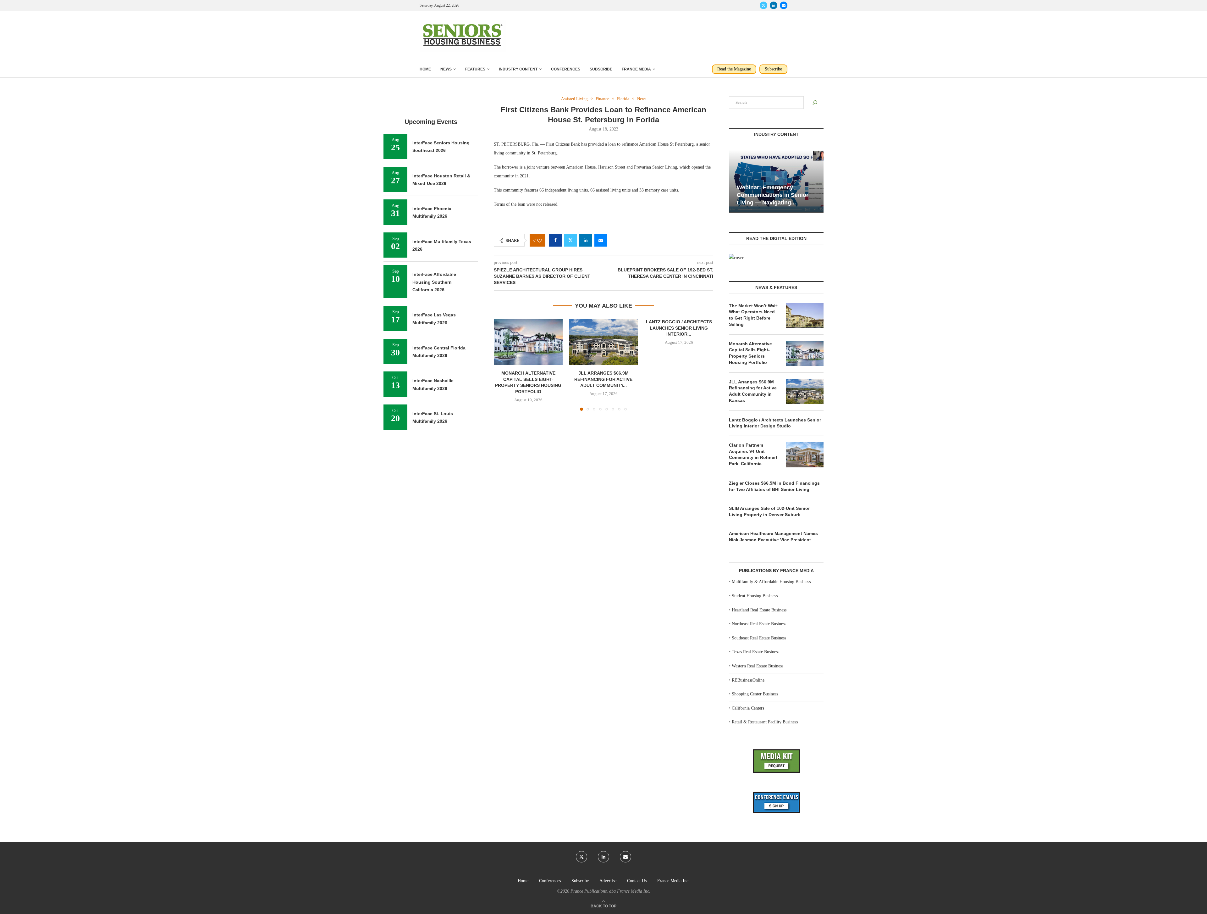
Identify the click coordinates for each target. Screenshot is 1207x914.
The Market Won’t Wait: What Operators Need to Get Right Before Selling (754, 315)
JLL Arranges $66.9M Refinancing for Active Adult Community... (603, 379)
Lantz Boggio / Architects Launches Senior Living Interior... (679, 328)
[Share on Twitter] (570, 240)
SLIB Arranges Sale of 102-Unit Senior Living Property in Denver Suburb (769, 511)
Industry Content (518, 69)
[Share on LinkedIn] (585, 240)
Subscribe (601, 69)
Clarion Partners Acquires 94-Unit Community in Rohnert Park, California (753, 454)
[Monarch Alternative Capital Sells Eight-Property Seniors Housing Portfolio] (528, 342)
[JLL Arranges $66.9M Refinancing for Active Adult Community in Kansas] (603, 342)
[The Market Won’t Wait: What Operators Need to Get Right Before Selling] (805, 315)
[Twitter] (763, 5)
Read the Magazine (734, 69)
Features (475, 69)
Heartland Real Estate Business (759, 610)
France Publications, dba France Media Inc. (610, 891)
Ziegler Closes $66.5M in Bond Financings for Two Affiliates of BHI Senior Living (774, 486)
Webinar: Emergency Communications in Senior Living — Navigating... (772, 195)
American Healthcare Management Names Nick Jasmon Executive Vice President (773, 536)
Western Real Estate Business (757, 666)
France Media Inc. (673, 880)
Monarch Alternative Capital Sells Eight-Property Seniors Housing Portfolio (750, 353)
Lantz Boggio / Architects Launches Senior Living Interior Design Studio (775, 423)
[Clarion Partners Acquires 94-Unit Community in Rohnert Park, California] (805, 454)
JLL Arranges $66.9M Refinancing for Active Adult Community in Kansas (753, 391)
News (446, 69)
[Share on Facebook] (555, 240)
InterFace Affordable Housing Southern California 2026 (434, 282)
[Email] (783, 5)
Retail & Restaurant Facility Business (765, 722)
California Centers (748, 708)
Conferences (565, 69)
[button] (502, 364)
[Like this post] (539, 240)
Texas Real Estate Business (755, 651)
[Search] (815, 102)
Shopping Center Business (755, 694)
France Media (636, 69)
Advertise (607, 880)
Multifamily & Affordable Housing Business (771, 581)
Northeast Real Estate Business (759, 623)
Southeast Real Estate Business (759, 638)
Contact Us (637, 880)
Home (425, 69)
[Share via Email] (600, 240)
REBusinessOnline (748, 680)
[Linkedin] (773, 5)
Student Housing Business (755, 596)
